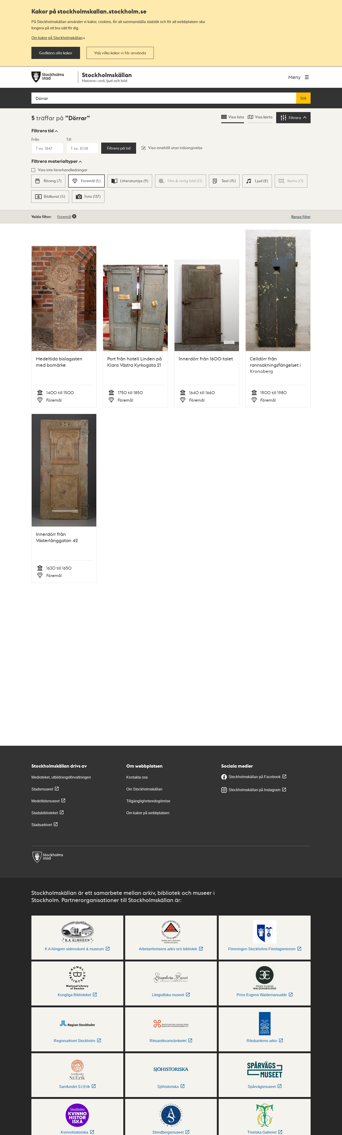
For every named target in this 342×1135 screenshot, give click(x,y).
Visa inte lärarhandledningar (62, 169)
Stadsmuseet (42, 789)
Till (68, 139)
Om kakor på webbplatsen (147, 813)
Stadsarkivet (41, 825)
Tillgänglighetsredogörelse (148, 801)
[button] (44, 130)
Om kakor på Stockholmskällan (57, 38)
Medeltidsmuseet (45, 801)
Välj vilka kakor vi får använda (120, 53)
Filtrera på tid (119, 148)
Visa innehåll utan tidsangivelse (175, 147)
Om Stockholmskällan (144, 789)
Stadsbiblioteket (44, 813)
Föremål (64, 216)
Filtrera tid (42, 131)
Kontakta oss (137, 777)
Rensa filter (301, 216)
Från (35, 139)
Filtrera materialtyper (54, 161)
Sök (303, 98)
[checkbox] (48, 181)
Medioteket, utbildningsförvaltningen (61, 777)
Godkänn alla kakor (55, 53)
